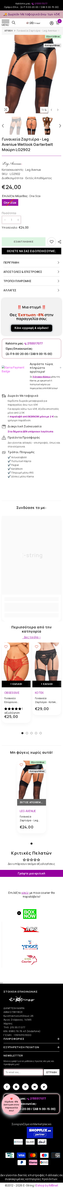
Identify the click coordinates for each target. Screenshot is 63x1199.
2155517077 (41, 3)
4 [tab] (36, 733)
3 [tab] (31, 733)
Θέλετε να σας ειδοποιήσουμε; (31, 251)
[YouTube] (34, 1086)
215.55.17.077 (17, 1027)
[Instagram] (16, 1086)
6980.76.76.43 (18, 1031)
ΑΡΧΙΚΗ (8, 30)
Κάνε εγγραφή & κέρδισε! (31, 327)
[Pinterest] (25, 1086)
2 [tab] (27, 733)
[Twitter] (44, 1086)
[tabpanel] (16, 685)
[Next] (58, 110)
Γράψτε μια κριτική (31, 873)
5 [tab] (41, 733)
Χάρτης (8, 1023)
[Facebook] (7, 1086)
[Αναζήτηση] (14, 23)
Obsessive (11, 693)
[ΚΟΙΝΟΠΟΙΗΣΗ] (58, 242)
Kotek (39, 693)
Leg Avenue (33, 170)
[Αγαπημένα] (51, 241)
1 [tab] (22, 733)
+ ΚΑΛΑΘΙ (16, 684)
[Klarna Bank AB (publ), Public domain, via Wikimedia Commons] (15, 369)
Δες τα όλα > (32, 637)
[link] (31, 607)
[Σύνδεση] (51, 23)
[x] (8, 1007)
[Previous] (51, 110)
